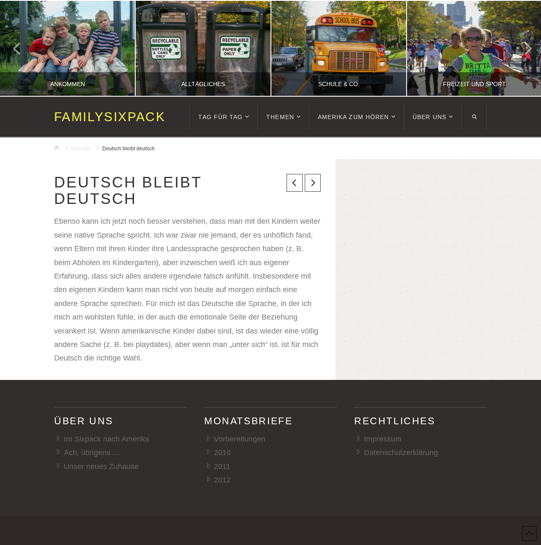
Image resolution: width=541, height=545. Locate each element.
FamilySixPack (109, 117)
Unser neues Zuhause (101, 466)
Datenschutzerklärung (401, 452)
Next (523, 48)
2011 (222, 466)
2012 (222, 480)
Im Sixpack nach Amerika (106, 439)
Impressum (383, 439)
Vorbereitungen (239, 439)
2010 (222, 452)
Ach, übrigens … (92, 452)
